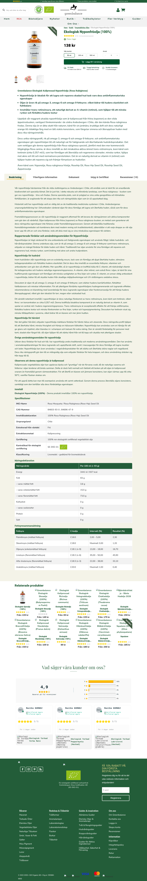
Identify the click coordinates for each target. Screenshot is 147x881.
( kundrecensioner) (86, 36)
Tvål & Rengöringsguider (90, 825)
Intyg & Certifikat (100, 177)
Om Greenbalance (117, 814)
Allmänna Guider (87, 814)
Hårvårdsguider (86, 837)
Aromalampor (55, 819)
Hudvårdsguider (86, 829)
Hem (7, 19)
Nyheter (55, 19)
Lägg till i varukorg (94, 62)
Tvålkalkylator (92, 19)
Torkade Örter (25, 819)
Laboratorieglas (56, 823)
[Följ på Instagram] (28, 769)
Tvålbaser (23, 860)
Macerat (23, 814)
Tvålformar (54, 814)
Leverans (113, 849)
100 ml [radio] (80, 55)
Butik (70, 19)
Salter (22, 839)
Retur (111, 853)
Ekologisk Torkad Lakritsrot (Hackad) (120, 741)
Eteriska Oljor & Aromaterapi (86, 820)
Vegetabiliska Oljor (82, 28)
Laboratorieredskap (58, 827)
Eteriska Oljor (25, 823)
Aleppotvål (24, 856)
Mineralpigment (26, 848)
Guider (136, 19)
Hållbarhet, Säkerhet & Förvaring (89, 849)
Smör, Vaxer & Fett (28, 835)
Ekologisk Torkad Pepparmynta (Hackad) (80, 741)
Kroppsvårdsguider (88, 833)
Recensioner (114, 831)
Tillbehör (53, 839)
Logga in (113, 823)
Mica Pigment (25, 843)
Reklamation (114, 857)
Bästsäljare (36, 19)
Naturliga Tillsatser (28, 831)
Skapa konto (114, 827)
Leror (21, 852)
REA (19, 19)
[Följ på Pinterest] (34, 769)
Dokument (74, 177)
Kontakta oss (115, 819)
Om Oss (72, 24)
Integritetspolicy (116, 844)
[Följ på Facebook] (22, 769)
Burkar (52, 835)
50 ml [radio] (69, 55)
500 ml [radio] (92, 55)
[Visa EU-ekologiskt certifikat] (73, 776)
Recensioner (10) (129, 177)
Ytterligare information (45, 177)
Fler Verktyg (115, 19)
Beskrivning (15, 177)
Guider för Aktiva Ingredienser (87, 842)
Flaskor (52, 831)
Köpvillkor (113, 840)
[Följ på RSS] (40, 769)
